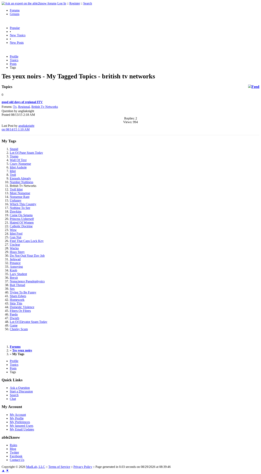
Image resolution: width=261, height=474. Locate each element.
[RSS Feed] (253, 87)
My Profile (17, 418)
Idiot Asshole (18, 167)
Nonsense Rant (19, 197)
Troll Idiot (16, 189)
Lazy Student (18, 274)
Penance (15, 263)
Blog (13, 449)
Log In (61, 3)
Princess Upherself (22, 219)
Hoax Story (17, 252)
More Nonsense (20, 193)
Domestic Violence (22, 307)
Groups (14, 14)
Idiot (13, 171)
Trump (14, 156)
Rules (13, 445)
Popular (15, 28)
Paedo (14, 314)
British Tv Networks (44, 106)
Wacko (14, 248)
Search (87, 3)
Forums (15, 10)
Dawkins (15, 211)
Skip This (16, 303)
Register (74, 3)
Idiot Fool (16, 233)
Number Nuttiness (21, 182)
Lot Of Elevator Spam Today (28, 321)
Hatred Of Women (22, 222)
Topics (14, 60)
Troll (13, 174)
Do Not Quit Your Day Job (27, 255)
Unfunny (15, 200)
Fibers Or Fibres (20, 310)
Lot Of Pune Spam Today (26, 152)
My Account (18, 414)
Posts (13, 64)
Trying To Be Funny (23, 292)
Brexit (14, 277)
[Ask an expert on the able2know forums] (29, 3)
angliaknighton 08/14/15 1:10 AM (18, 127)
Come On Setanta (21, 215)
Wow (13, 230)
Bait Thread (17, 285)
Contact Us (17, 460)
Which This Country (23, 204)
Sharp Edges (18, 296)
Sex (12, 288)
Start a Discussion (21, 391)
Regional (24, 106)
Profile (14, 56)
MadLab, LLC (35, 466)
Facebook (16, 456)
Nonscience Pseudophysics (27, 281)
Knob (13, 270)
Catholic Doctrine (21, 226)
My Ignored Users (21, 425)
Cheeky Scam (19, 329)
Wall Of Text (18, 160)
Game (14, 325)
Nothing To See (20, 208)
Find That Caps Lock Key (27, 241)
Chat (13, 398)
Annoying (16, 266)
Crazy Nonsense (20, 163)
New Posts (17, 42)
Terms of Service (59, 466)
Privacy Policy (82, 466)
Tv (15, 106)
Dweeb (14, 318)
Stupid (14, 149)
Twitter (14, 452)
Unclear (15, 244)
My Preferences (20, 422)
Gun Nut (15, 237)
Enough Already (20, 178)
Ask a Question (20, 387)
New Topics (17, 35)
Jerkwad (15, 259)
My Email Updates (22, 429)
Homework (17, 299)
